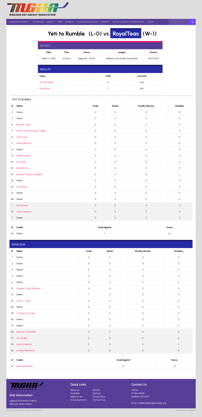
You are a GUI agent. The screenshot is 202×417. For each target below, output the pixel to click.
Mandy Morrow (23, 143)
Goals (95, 106)
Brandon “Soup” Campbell (29, 174)
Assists (115, 106)
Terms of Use (99, 400)
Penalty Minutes (146, 106)
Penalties (179, 106)
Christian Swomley (25, 313)
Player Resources (87, 22)
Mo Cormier (22, 205)
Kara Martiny (22, 168)
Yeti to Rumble (66, 33)
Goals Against (104, 227)
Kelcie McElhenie (24, 366)
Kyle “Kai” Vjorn (23, 124)
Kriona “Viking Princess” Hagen (31, 130)
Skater (19, 106)
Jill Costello (21, 338)
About (50, 22)
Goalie (19, 227)
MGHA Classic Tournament (128, 22)
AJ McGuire (21, 186)
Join (59, 22)
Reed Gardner (23, 155)
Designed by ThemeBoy (186, 410)
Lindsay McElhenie (25, 350)
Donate (69, 22)
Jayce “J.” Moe (23, 300)
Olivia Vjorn (22, 137)
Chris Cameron (23, 211)
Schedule (38, 22)
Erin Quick (21, 162)
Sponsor (97, 393)
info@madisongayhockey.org (152, 403)
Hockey (105, 22)
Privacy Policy (99, 396)
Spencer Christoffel (26, 331)
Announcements (18, 22)
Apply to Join (76, 396)
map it (33, 400)
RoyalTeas (126, 33)
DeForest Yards (16, 404)
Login (150, 22)
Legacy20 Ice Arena (19, 400)
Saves (169, 227)
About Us (74, 390)
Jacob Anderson (24, 344)
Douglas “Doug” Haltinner (28, 288)
